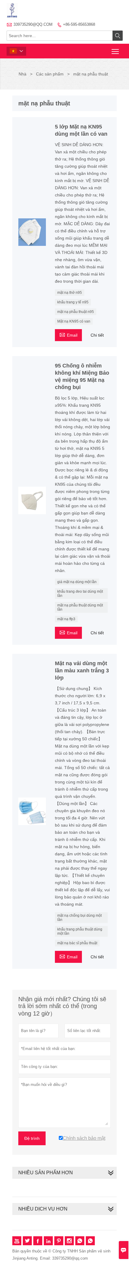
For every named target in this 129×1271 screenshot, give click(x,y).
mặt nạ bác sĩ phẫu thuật (77, 943)
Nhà (22, 74)
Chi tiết (97, 335)
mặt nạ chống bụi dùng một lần (79, 917)
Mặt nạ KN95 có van (73, 321)
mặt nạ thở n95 (69, 292)
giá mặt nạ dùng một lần (77, 582)
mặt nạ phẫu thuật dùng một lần (80, 607)
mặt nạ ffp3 (66, 619)
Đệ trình (32, 1138)
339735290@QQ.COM (33, 24)
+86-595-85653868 (79, 24)
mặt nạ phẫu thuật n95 (75, 312)
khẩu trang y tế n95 (72, 302)
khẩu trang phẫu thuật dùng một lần (79, 931)
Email (68, 334)
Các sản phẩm (50, 74)
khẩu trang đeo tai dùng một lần (80, 593)
